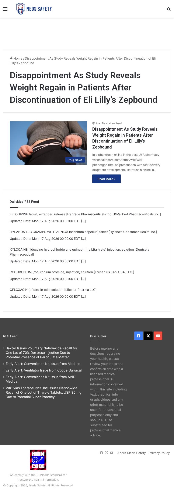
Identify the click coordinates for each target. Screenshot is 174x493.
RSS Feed (10, 336)
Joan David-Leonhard (108, 123)
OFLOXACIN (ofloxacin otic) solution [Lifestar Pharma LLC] (53, 290)
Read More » (106, 179)
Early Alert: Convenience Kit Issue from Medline (43, 364)
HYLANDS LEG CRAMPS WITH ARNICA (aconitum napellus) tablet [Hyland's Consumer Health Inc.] (83, 232)
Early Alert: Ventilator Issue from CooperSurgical (44, 370)
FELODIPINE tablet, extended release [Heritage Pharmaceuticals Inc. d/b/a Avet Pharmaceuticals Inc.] (85, 214)
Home (17, 58)
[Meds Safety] (34, 9)
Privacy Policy (159, 453)
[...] (83, 221)
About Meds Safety (131, 453)
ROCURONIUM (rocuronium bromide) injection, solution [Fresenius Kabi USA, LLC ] (72, 272)
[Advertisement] (87, 31)
